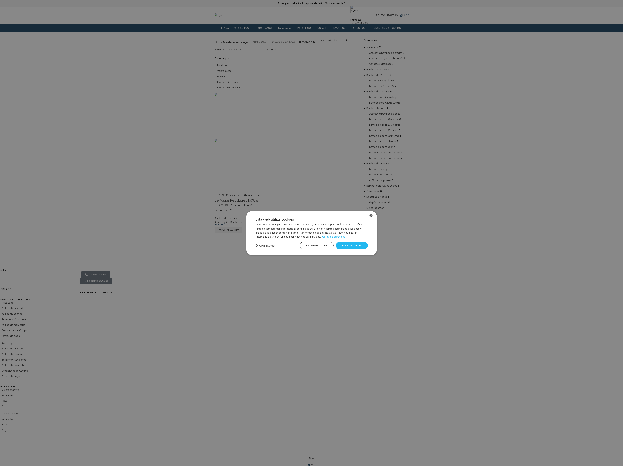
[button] (265, 245)
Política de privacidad (333, 236)
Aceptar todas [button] (351, 245)
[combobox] (371, 215)
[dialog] (311, 233)
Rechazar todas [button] (316, 245)
